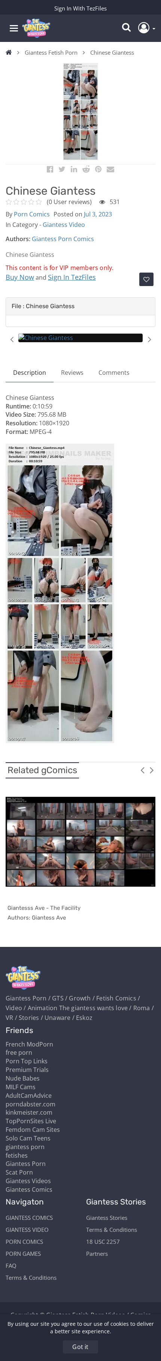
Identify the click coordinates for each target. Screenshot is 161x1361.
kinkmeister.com (29, 1112)
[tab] (80, 306)
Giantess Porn (26, 1164)
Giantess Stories (106, 1217)
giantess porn (25, 1147)
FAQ (11, 1265)
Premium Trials (27, 1070)
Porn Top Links (27, 1061)
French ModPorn (29, 1044)
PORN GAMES (23, 1253)
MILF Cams (21, 1087)
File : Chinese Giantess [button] (43, 306)
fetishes (17, 1155)
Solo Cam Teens (28, 1138)
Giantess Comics (29, 1189)
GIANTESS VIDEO (27, 1229)
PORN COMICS (24, 1241)
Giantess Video (64, 225)
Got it (80, 1347)
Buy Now (20, 277)
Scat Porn (19, 1172)
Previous (11, 339)
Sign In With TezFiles (80, 8)
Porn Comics (32, 214)
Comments (114, 372)
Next (149, 339)
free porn (19, 1052)
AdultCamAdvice (29, 1095)
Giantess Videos (28, 1181)
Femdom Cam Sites (33, 1129)
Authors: (18, 239)
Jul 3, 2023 (98, 214)
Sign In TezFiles (72, 277)
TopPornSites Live (31, 1121)
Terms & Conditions (31, 1277)
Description (29, 372)
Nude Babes (23, 1078)
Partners (97, 1253)
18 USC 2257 (103, 1241)
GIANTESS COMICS (29, 1217)
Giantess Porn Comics (63, 239)
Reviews (72, 372)
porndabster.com (30, 1104)
